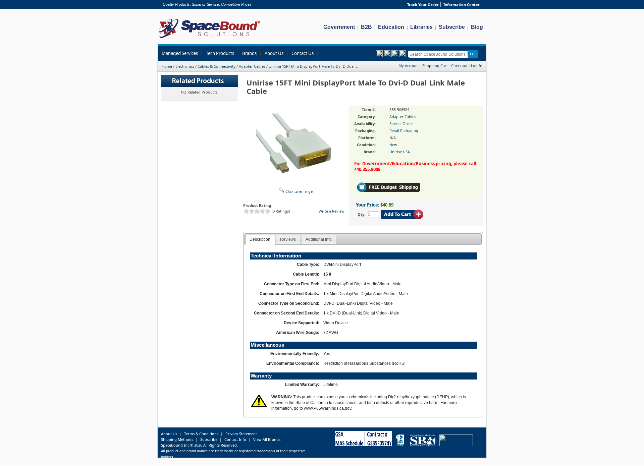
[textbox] (439, 54)
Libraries (421, 27)
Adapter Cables (252, 66)
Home (167, 66)
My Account (408, 65)
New (393, 144)
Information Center (461, 4)
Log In (476, 65)
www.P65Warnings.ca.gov (327, 408)
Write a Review (331, 211)
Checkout (459, 65)
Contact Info (235, 439)
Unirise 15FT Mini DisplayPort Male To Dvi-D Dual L (313, 66)
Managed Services (180, 53)
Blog (477, 27)
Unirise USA (399, 151)
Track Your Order (423, 4)
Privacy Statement (241, 433)
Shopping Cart (435, 65)
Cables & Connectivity (216, 66)
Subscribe (452, 27)
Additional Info (319, 239)
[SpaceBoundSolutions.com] (209, 39)
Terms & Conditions (201, 433)
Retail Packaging (403, 130)
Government (339, 27)
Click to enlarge (298, 191)
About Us (274, 53)
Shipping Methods (177, 439)
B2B (366, 27)
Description (260, 239)
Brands (249, 53)
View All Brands (266, 439)
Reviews (288, 239)
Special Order (401, 123)
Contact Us (302, 53)
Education (391, 27)
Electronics (184, 66)
